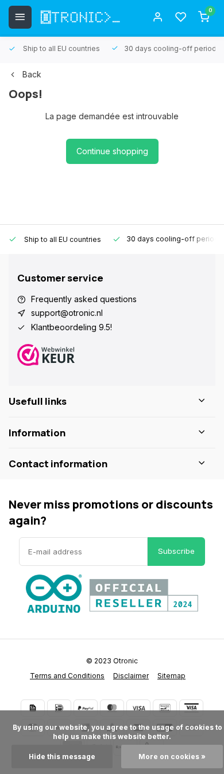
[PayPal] (86, 708)
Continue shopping (112, 151)
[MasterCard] (112, 708)
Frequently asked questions (84, 299)
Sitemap (171, 675)
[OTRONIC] (80, 17)
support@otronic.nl (67, 313)
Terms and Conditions (67, 675)
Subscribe (176, 551)
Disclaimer (131, 675)
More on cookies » (172, 756)
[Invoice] (33, 708)
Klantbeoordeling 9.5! (71, 327)
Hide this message (62, 756)
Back (31, 74)
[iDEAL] (59, 708)
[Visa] (138, 708)
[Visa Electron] (191, 708)
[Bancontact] (165, 708)
